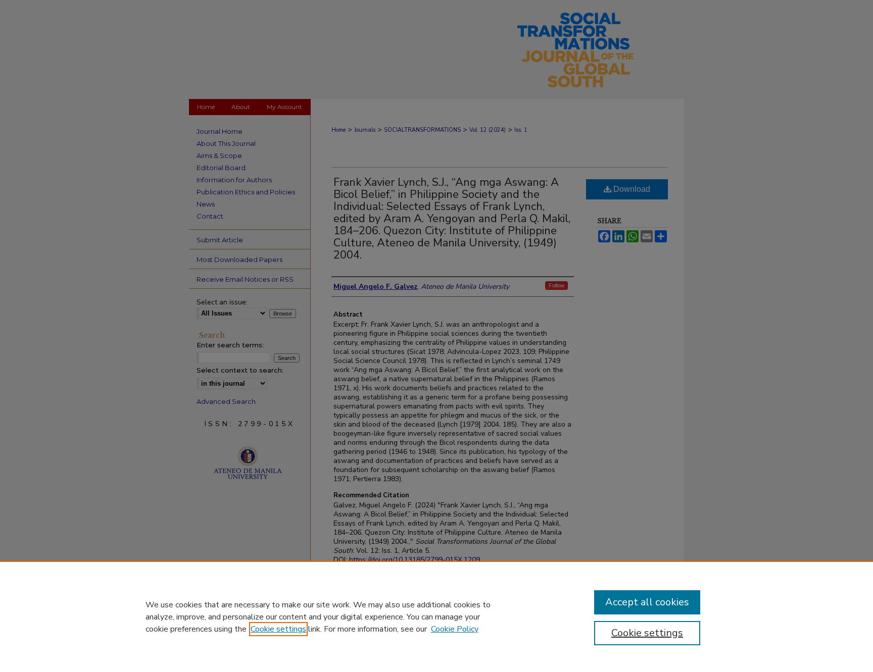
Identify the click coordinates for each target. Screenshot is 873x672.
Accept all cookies (647, 602)
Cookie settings (278, 629)
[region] (436, 616)
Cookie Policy (454, 629)
